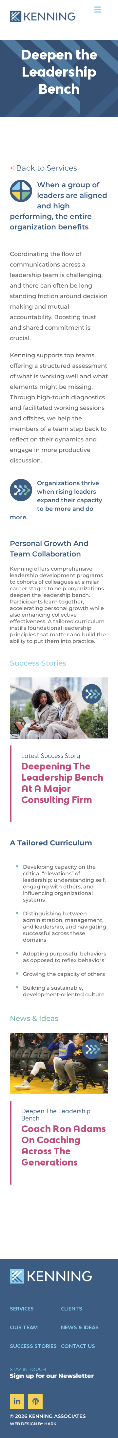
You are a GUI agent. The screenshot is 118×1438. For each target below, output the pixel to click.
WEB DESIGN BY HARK (33, 1423)
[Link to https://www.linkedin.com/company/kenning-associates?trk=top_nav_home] (17, 1401)
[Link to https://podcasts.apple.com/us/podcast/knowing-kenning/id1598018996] (35, 1401)
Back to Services (46, 168)
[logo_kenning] (42, 6)
